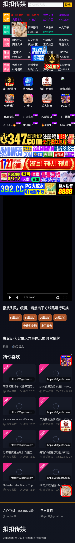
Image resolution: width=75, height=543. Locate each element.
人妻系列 (33, 52)
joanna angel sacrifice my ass (20, 419)
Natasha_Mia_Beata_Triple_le (20, 485)
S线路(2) (30, 317)
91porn (48, 64)
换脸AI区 (33, 44)
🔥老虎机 (46, 124)
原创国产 (17, 32)
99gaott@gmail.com (52, 516)
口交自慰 (33, 39)
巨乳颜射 (64, 56)
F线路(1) (15, 317)
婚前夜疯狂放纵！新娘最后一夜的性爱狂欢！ (30, 452)
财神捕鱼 (65, 124)
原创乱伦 (33, 64)
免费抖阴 (17, 64)
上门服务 (46, 325)
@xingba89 (10, 516)
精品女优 (64, 39)
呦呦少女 (33, 69)
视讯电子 (28, 124)
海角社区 (48, 69)
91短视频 (17, 69)
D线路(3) (45, 317)
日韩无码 (33, 32)
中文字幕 (64, 27)
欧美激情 (48, 32)
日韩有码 (33, 27)
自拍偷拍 (48, 27)
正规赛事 (28, 116)
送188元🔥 (9, 124)
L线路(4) (60, 317)
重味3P (17, 52)
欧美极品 (18, 346)
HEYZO (64, 52)
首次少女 (33, 56)
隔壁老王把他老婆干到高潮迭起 (22, 386)
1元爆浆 (65, 116)
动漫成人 (64, 44)
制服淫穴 (17, 39)
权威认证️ (47, 116)
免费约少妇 (30, 325)
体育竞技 (9, 116)
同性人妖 (17, 44)
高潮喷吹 (48, 56)
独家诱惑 (17, 56)
